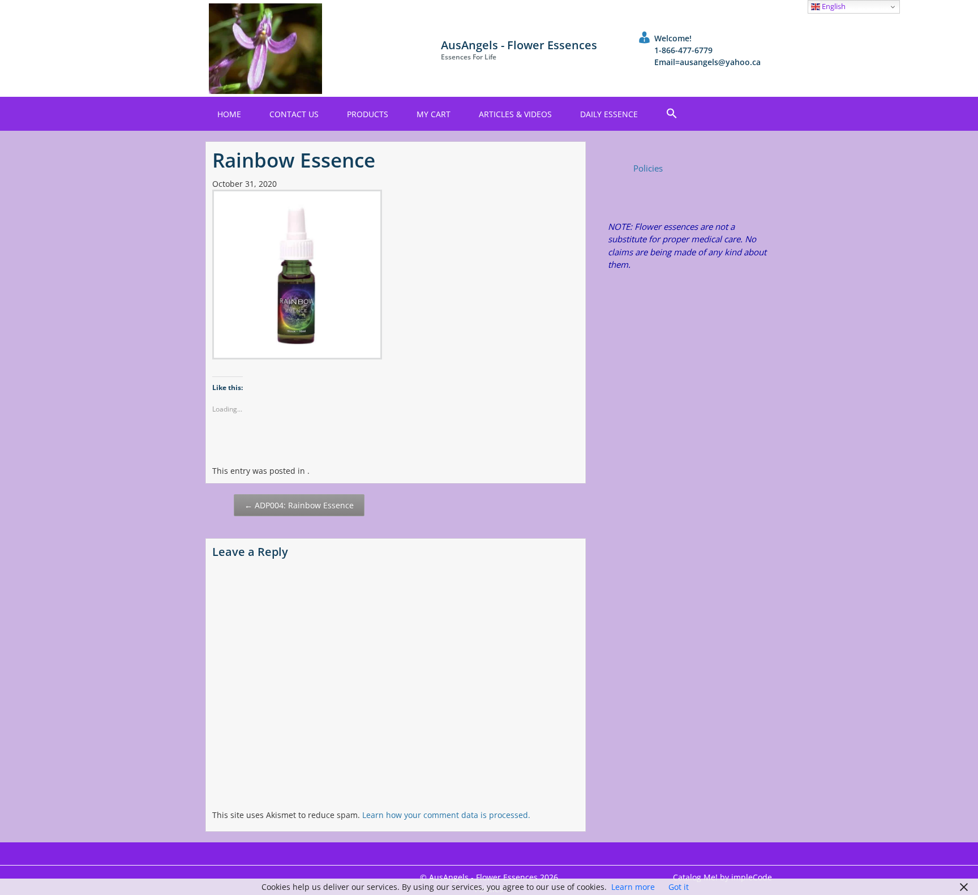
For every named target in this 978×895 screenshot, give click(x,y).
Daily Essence (609, 114)
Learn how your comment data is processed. (446, 815)
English (833, 6)
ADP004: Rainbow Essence (299, 505)
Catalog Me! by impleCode (722, 877)
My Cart (434, 114)
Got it (678, 886)
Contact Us (294, 114)
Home (229, 114)
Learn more (633, 886)
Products (367, 114)
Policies (648, 168)
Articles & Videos (515, 114)
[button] (672, 114)
